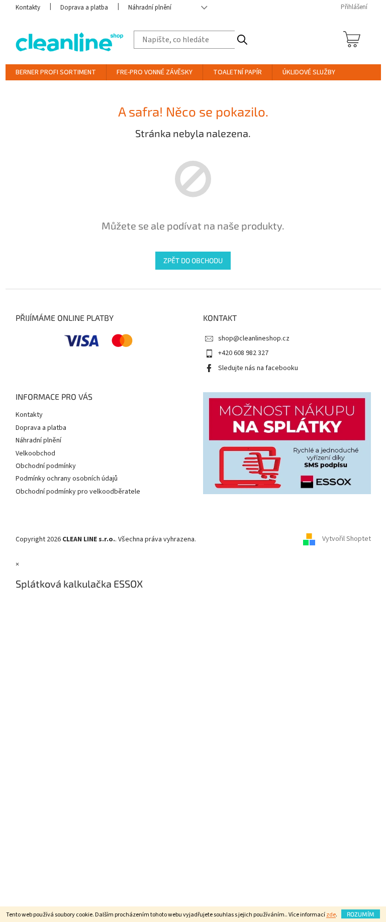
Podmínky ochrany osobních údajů (67, 479)
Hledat (242, 40)
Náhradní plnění (149, 7)
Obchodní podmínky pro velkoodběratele (78, 492)
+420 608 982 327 (243, 353)
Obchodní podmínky (46, 466)
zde (331, 914)
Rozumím (360, 913)
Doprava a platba (84, 7)
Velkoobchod (35, 453)
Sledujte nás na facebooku (258, 368)
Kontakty (28, 7)
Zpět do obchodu (193, 260)
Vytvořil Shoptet (346, 539)
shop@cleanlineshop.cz (254, 338)
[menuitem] (56, 72)
